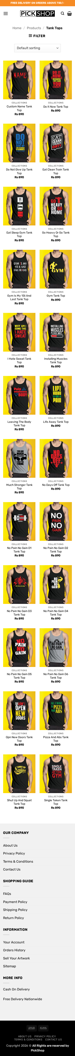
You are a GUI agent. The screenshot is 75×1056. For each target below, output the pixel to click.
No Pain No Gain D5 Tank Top (19, 675)
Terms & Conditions (18, 861)
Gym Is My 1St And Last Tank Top (19, 297)
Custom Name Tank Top (19, 108)
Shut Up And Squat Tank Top (19, 802)
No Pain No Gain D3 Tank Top (19, 612)
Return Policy (13, 918)
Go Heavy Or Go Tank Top (56, 234)
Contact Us (11, 869)
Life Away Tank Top (56, 421)
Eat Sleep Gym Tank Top (19, 234)
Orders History (14, 950)
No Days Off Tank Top (56, 484)
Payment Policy (15, 902)
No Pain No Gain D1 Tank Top (19, 549)
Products (34, 28)
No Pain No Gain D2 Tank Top (55, 549)
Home (16, 28)
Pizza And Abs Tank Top (56, 739)
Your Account (13, 942)
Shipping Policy (15, 910)
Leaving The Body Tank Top (19, 423)
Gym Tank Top (56, 295)
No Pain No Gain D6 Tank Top (55, 675)
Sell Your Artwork (16, 958)
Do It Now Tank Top (55, 106)
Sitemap (9, 966)
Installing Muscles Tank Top (56, 360)
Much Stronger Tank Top (19, 486)
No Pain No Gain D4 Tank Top (55, 612)
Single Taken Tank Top (56, 802)
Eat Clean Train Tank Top (55, 171)
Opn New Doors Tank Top (19, 739)
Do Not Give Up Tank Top (19, 171)
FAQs (7, 894)
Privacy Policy (14, 853)
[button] (5, 13)
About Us (10, 845)
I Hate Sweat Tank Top (19, 360)
